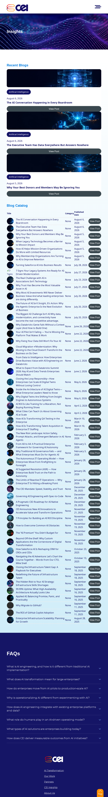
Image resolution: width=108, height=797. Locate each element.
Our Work (49, 776)
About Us (49, 793)
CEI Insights (50, 787)
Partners (49, 781)
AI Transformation (54, 770)
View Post (54, 108)
